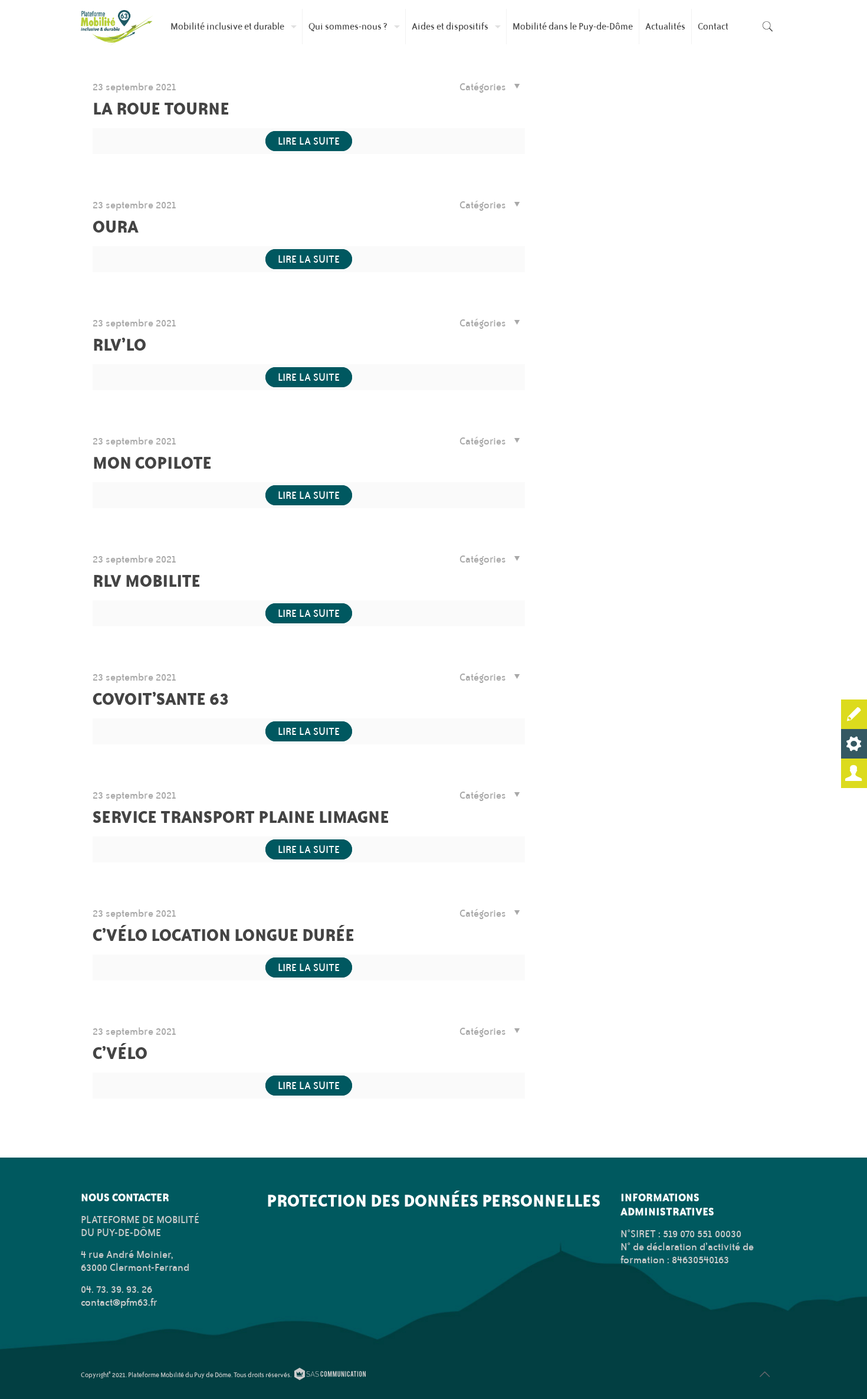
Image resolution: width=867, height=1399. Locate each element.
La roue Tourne (161, 108)
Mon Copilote (152, 462)
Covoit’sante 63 (161, 698)
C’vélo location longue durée (223, 934)
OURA (116, 226)
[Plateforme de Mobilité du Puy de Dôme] (117, 26)
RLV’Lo (119, 344)
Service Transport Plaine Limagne (241, 816)
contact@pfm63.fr (119, 1302)
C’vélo (120, 1052)
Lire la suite (309, 141)
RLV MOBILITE (147, 580)
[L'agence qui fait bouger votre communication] (330, 1376)
